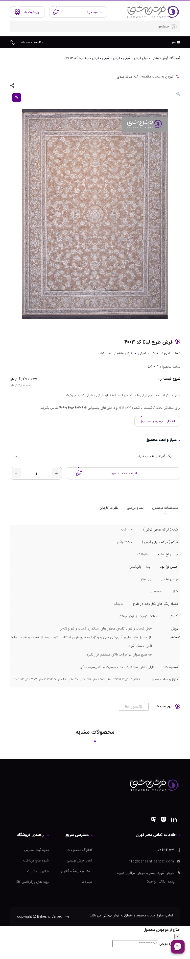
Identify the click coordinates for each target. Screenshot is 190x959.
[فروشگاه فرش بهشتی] (153, 12)
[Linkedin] (174, 820)
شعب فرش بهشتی (80, 860)
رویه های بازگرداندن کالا (32, 881)
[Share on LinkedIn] (21, 85)
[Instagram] (163, 820)
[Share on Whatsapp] (35, 85)
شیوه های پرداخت (36, 860)
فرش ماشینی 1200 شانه (115, 353)
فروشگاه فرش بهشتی (165, 58)
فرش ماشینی (111, 58)
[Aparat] (153, 820)
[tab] (165, 508)
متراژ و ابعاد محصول (161, 440)
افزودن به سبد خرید (123, 473)
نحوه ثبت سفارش (36, 850)
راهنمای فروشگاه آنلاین (77, 871)
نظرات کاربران (108, 507)
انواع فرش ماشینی (135, 58)
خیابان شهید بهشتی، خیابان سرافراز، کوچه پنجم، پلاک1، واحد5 (145, 877)
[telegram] (27, 85)
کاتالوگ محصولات (80, 850)
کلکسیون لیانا (133, 706)
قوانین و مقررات (38, 871)
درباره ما (87, 881)
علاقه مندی (124, 76)
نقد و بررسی (135, 507)
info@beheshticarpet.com (151, 861)
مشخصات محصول (165, 507)
